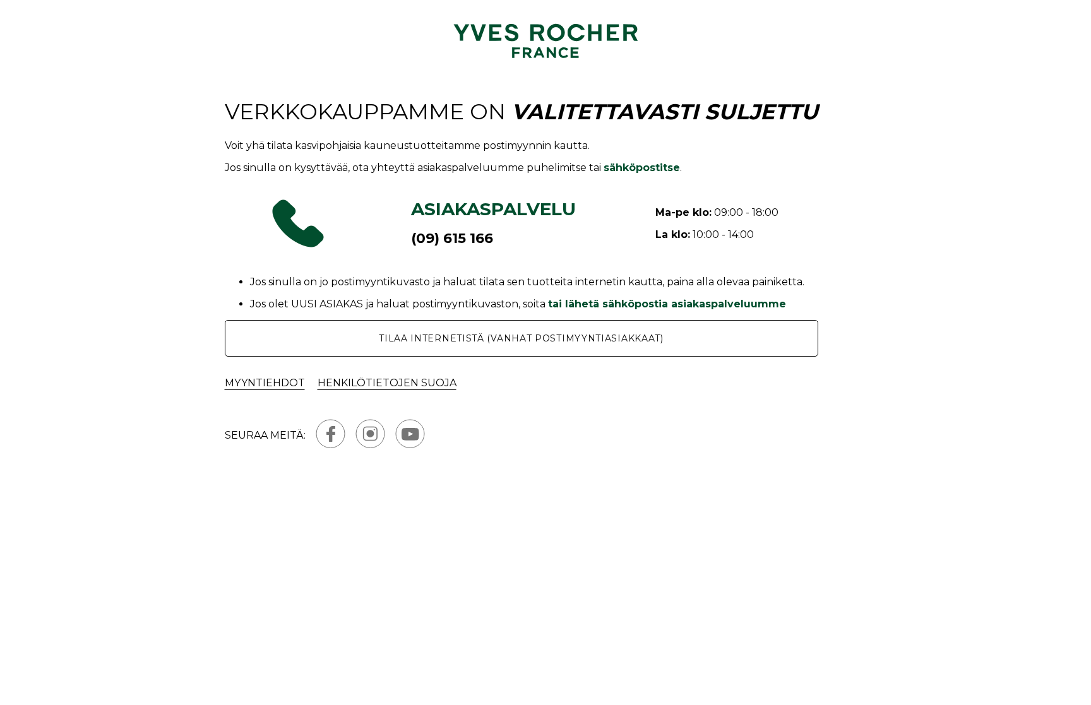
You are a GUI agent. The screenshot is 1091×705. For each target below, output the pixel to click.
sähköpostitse (642, 168)
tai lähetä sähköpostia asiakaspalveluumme (667, 304)
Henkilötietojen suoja (387, 383)
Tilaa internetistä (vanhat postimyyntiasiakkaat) (521, 338)
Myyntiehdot (265, 383)
